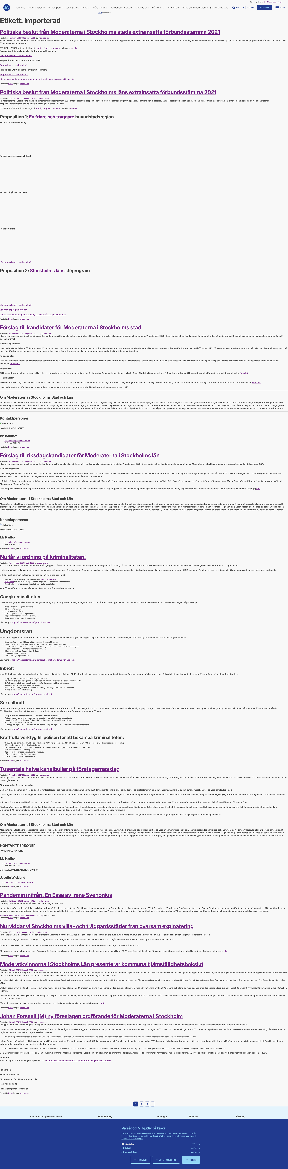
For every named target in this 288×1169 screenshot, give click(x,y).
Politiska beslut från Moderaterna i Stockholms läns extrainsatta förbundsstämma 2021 (108, 92)
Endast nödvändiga (167, 1159)
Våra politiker (100, 7)
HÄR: (102, 1003)
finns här (244, 373)
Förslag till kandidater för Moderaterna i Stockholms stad (70, 327)
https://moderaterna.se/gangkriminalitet (31, 622)
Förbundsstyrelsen (121, 7)
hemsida (73, 48)
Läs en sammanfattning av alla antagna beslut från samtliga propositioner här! (37, 79)
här (225, 951)
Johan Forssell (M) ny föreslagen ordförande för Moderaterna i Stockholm (91, 1016)
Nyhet (10, 84)
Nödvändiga (129, 1144)
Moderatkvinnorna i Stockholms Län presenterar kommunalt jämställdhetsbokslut (101, 964)
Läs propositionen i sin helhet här (16, 55)
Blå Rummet (158, 7)
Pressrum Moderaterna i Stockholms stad (205, 7)
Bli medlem (264, 7)
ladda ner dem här (48, 579)
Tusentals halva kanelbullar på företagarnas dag (60, 769)
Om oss (20, 7)
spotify (39, 48)
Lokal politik (72, 7)
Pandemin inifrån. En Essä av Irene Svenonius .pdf (21, 915)
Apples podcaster (52, 48)
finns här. (15, 363)
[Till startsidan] (6, 7)
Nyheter (85, 7)
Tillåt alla (192, 1159)
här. (258, 488)
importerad (24, 84)
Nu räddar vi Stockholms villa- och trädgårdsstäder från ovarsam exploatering (97, 926)
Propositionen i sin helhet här (14, 65)
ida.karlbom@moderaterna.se (17, 440)
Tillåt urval (142, 1159)
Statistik (128, 1148)
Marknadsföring (131, 1152)
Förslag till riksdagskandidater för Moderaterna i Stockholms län (80, 455)
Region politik (55, 7)
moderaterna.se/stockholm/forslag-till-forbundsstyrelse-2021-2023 (78, 1060)
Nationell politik (36, 7)
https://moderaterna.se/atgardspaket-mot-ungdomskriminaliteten (43, 660)
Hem (100, 13)
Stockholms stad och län (273, 2)
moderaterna (43, 38)
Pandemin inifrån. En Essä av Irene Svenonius (56, 895)
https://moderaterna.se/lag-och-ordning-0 (32, 694)
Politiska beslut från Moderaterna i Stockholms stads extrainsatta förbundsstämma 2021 (110, 32)
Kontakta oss (142, 7)
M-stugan (173, 7)
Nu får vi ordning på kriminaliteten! (43, 557)
